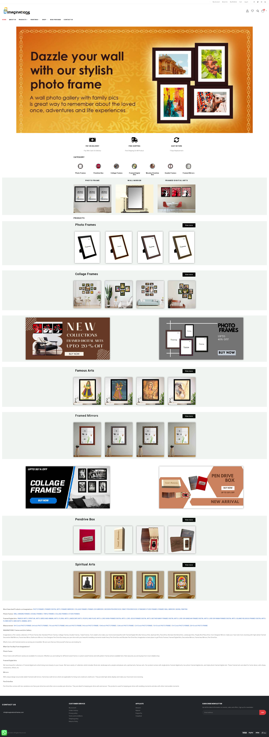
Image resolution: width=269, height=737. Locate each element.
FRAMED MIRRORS (67, 609)
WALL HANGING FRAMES (22, 614)
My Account (216, 2)
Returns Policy (73, 721)
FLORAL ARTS (63, 618)
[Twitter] (257, 1)
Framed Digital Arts (134, 174)
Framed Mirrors (188, 173)
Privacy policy (73, 713)
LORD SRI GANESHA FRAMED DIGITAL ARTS (193, 618)
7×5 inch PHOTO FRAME (57, 625)
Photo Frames (80, 173)
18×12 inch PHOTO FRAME (22, 625)
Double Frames (170, 173)
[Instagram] (261, 1)
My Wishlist (233, 2)
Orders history (73, 710)
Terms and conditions (76, 716)
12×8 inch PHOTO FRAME (125, 625)
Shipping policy (73, 719)
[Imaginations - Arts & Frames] (17, 11)
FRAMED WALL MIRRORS (166, 609)
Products (22, 19)
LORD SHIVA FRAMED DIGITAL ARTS (113, 618)
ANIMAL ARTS (27, 621)
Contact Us (68, 19)
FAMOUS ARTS (23, 618)
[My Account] (247, 10)
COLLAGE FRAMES (81, 609)
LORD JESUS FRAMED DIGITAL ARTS (138, 618)
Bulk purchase (55, 19)
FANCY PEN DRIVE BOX (129, 609)
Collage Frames (116, 173)
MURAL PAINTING (181, 609)
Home (4, 19)
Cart (240, 2)
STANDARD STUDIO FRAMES (147, 609)
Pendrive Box (98, 173)
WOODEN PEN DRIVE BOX (112, 609)
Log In (246, 2)
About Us (224, 2)
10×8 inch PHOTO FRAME (107, 625)
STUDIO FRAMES (74, 614)
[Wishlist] (252, 10)
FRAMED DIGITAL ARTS (52, 609)
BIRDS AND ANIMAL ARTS (49, 618)
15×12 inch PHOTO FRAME (180, 625)
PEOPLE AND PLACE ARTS (92, 618)
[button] (189, 225)
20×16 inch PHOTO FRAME (199, 625)
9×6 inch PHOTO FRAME (90, 625)
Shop (44, 19)
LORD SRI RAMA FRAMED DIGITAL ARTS (222, 618)
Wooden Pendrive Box (152, 174)
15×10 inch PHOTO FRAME (162, 625)
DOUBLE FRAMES (37, 614)
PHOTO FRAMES (38, 609)
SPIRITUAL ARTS (34, 618)
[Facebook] (254, 1)
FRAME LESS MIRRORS (96, 609)
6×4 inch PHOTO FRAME (40, 625)
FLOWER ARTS (8, 621)
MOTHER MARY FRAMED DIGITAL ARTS (165, 618)
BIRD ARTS (17, 621)
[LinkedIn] (265, 1)
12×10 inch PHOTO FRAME (143, 625)
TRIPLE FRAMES (49, 614)
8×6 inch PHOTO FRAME (74, 625)
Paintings (34, 19)
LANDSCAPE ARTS (75, 618)
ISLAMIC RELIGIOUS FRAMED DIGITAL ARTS (250, 618)
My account (72, 708)
